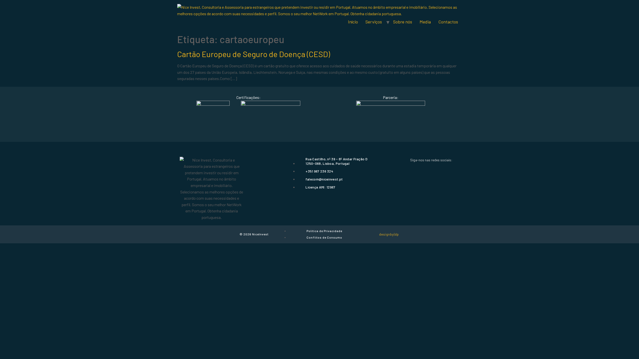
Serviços (373, 21)
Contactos (448, 21)
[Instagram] (431, 169)
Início (353, 21)
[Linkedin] (449, 169)
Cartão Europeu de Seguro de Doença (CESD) (253, 54)
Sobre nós (402, 21)
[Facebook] (413, 169)
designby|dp (389, 234)
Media (425, 21)
